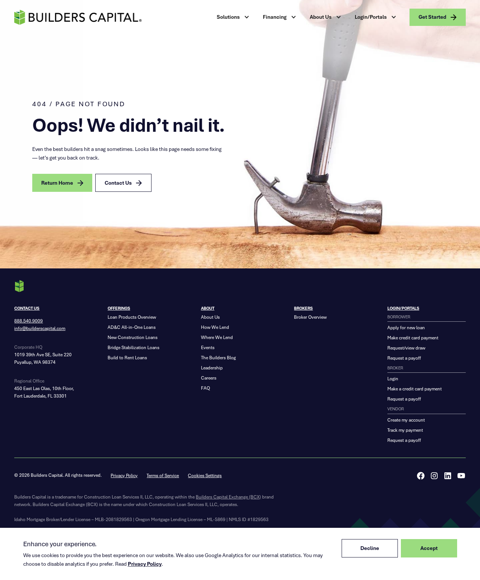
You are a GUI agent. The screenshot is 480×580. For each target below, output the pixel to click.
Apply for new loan (406, 327)
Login (392, 378)
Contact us (26, 308)
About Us (210, 317)
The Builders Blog (218, 357)
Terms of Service (163, 475)
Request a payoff (404, 358)
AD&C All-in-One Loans (132, 327)
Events (207, 347)
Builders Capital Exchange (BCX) (228, 497)
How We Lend (215, 327)
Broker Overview (310, 317)
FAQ (205, 388)
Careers (208, 378)
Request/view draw (406, 348)
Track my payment (405, 430)
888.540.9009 (28, 321)
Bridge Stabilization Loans (133, 347)
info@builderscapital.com (39, 328)
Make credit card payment (412, 337)
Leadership (212, 368)
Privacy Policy (124, 475)
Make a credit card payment (414, 389)
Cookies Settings (205, 475)
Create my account (406, 420)
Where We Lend (217, 337)
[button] (234, 17)
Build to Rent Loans (127, 357)
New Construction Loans (133, 337)
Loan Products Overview (132, 317)
